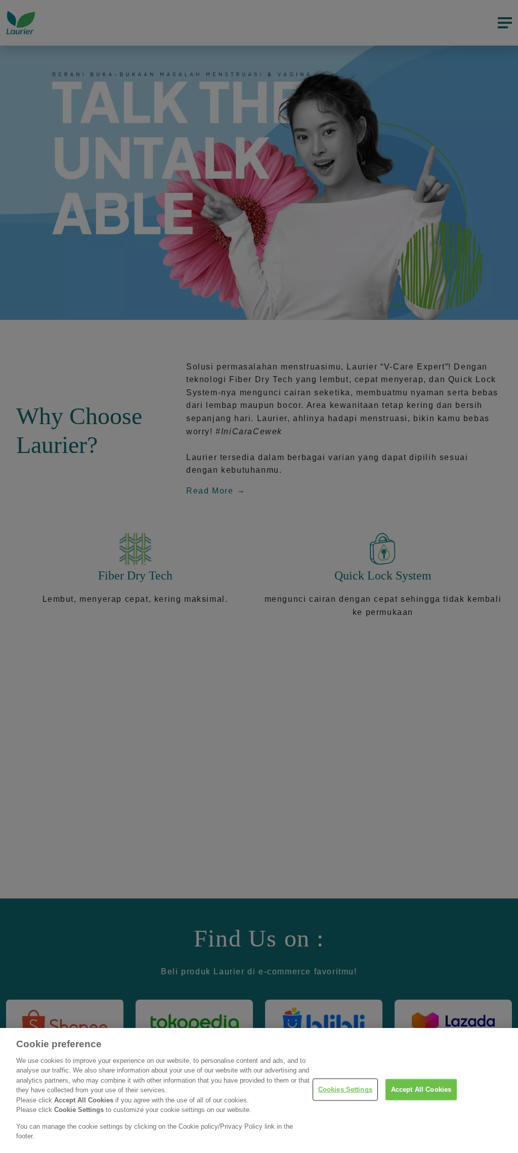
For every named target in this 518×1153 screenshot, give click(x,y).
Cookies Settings (345, 1089)
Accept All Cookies (421, 1089)
